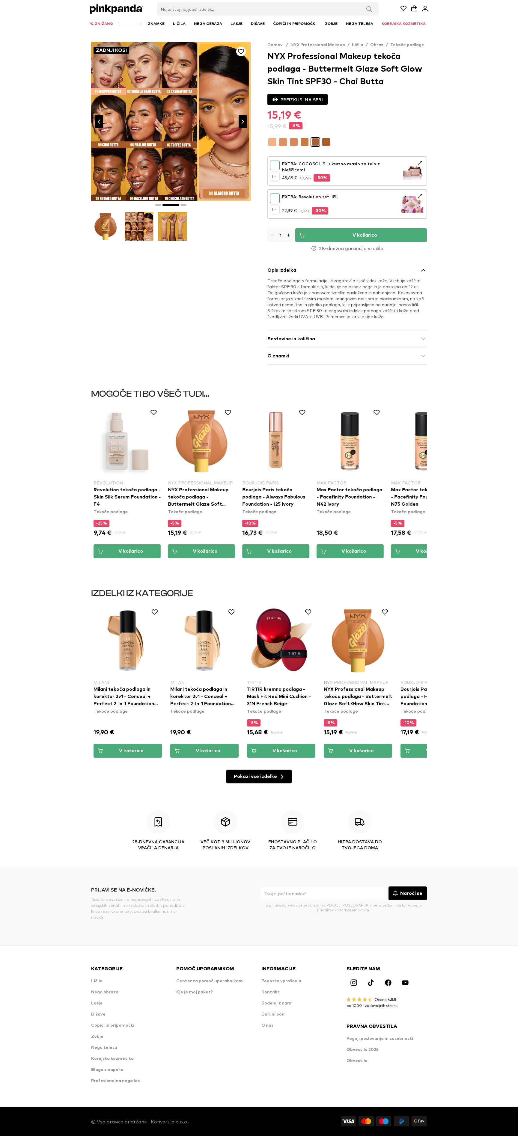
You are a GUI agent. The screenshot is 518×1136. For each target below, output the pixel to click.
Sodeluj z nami (277, 1003)
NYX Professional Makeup (317, 45)
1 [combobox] (272, 176)
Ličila (357, 45)
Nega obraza (104, 992)
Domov (277, 45)
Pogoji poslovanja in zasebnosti (380, 1039)
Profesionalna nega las (115, 1081)
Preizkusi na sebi (302, 99)
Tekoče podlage (407, 45)
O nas (267, 1025)
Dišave (98, 1014)
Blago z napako (107, 1070)
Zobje (97, 1036)
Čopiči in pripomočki (112, 1025)
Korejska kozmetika (112, 1059)
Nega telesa (104, 1048)
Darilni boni (273, 1014)
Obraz (376, 45)
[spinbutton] (280, 235)
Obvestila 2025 (363, 1050)
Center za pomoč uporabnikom (209, 981)
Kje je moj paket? (194, 992)
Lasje (97, 1003)
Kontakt (270, 992)
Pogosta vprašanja (281, 981)
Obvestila (357, 1061)
